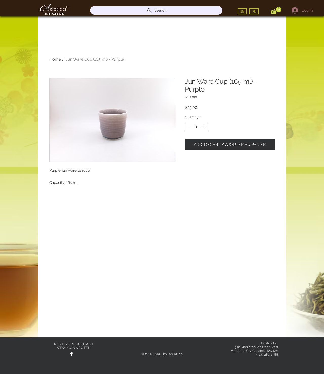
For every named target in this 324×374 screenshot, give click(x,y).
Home (55, 59)
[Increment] (204, 126)
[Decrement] (189, 126)
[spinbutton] (196, 126)
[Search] (280, 8)
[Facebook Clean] (71, 354)
